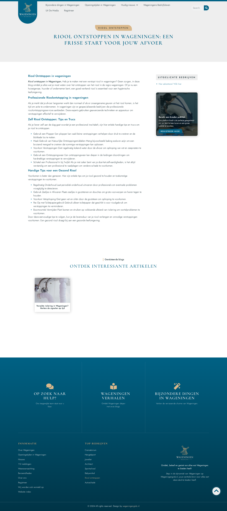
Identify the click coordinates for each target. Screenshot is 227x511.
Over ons (22, 477)
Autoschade (90, 482)
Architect (89, 464)
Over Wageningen (26, 450)
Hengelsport (90, 454)
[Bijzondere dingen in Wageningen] (177, 386)
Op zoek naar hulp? (50, 395)
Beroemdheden (25, 473)
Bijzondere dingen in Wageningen (62, 5)
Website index (24, 491)
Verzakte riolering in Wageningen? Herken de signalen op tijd (52, 307)
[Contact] (50, 386)
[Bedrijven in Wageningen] (113, 386)
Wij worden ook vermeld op (31, 487)
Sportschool (90, 468)
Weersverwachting (26, 468)
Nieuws (21, 459)
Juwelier (88, 459)
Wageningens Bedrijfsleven (156, 5)
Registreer (69, 10)
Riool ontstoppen (92, 477)
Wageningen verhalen (115, 395)
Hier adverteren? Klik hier (170, 83)
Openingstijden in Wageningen (100, 5)
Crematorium (90, 450)
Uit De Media (52, 10)
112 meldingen (24, 464)
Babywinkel (90, 473)
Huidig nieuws (128, 5)
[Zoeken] (206, 7)
